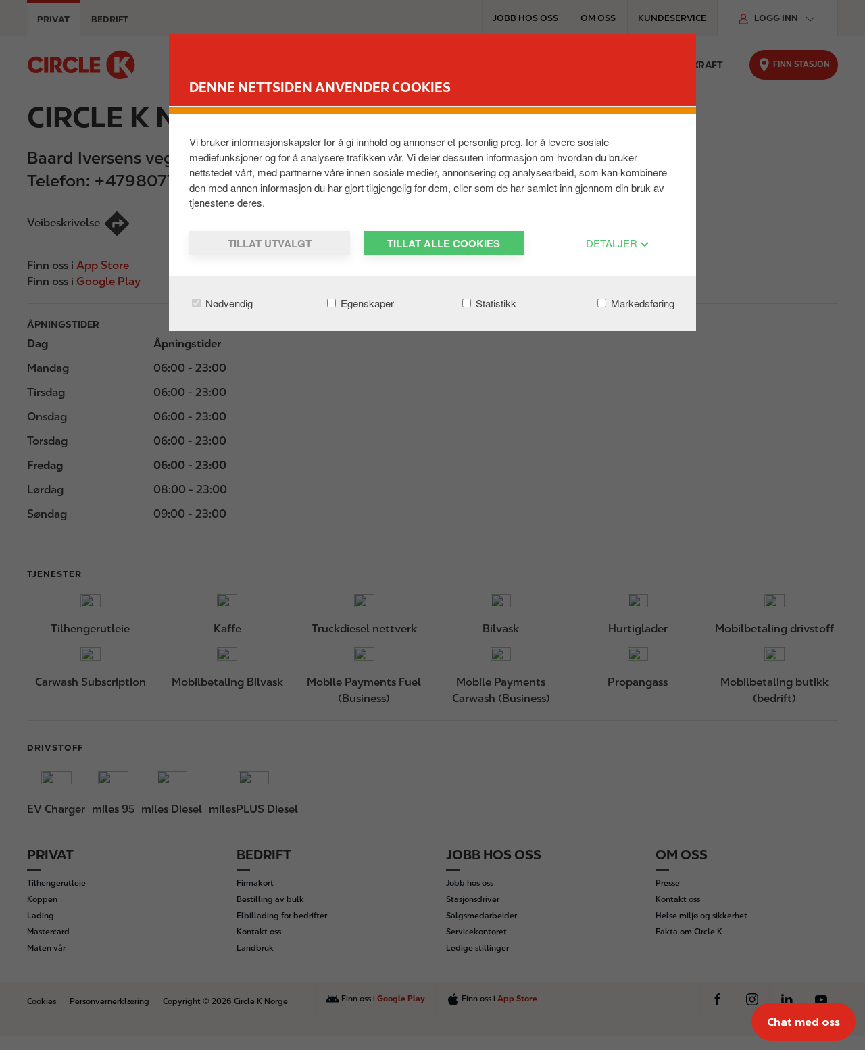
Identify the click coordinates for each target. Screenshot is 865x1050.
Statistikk (494, 303)
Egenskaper (366, 303)
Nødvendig (228, 303)
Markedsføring (641, 303)
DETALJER (613, 243)
